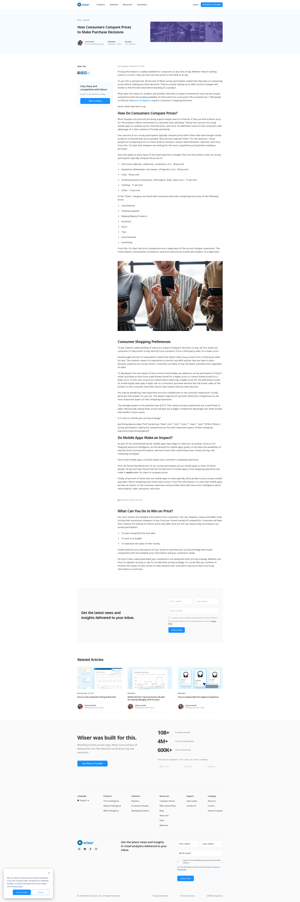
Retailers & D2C (85, 693)
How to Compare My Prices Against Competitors (198, 697)
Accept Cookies (22, 892)
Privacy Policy (18, 886)
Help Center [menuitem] (192, 801)
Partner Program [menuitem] (215, 810)
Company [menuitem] (212, 796)
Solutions (114, 4)
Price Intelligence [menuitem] (111, 801)
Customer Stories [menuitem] (167, 801)
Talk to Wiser (95, 100)
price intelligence (142, 100)
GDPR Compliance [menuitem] (215, 896)
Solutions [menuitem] (135, 796)
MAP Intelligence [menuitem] (111, 810)
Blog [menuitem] (162, 810)
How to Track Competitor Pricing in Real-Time (96, 697)
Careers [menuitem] (211, 806)
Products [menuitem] (107, 796)
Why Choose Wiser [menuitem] (168, 806)
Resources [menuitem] (164, 796)
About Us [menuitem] (212, 801)
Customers (142, 4)
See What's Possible (211, 4)
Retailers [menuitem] (135, 801)
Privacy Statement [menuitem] (160, 896)
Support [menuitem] (190, 796)
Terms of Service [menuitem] (187, 896)
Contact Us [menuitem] (191, 806)
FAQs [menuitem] (162, 820)
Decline (40, 892)
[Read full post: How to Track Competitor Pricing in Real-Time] (99, 678)
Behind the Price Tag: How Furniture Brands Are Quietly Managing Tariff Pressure (146, 698)
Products (101, 4)
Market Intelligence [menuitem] (112, 806)
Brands (86, 20)
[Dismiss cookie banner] (49, 873)
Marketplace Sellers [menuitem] (140, 810)
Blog (79, 20)
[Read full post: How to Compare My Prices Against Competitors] (200, 678)
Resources (127, 4)
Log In (195, 4)
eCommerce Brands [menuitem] (139, 806)
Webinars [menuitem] (164, 825)
